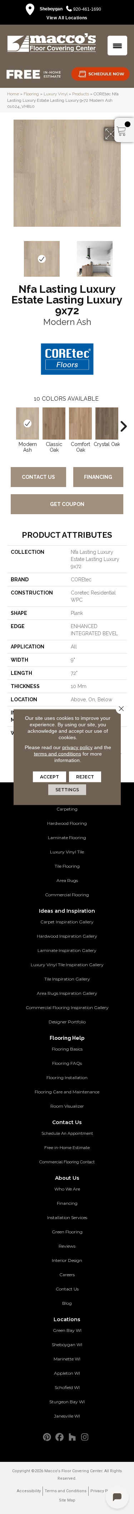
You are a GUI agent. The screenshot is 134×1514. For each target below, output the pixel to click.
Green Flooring (67, 1231)
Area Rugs (67, 880)
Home (13, 93)
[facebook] (60, 1437)
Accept (49, 776)
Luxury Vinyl (56, 93)
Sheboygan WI (67, 1344)
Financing (98, 477)
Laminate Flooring (67, 837)
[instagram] (85, 1437)
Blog (67, 1303)
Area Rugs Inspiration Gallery (67, 993)
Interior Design (67, 1260)
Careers (67, 1274)
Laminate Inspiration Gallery (67, 950)
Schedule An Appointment (67, 1133)
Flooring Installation (67, 1077)
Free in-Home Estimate (67, 1147)
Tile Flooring (67, 866)
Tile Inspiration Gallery (67, 979)
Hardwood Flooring (67, 823)
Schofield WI (67, 1387)
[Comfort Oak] (80, 423)
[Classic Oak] (54, 423)
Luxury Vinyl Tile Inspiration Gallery (67, 964)
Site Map (67, 1500)
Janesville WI (67, 1416)
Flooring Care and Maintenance (67, 1091)
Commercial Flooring (67, 894)
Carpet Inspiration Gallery (67, 921)
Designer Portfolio (67, 1021)
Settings (67, 789)
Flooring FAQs (67, 1063)
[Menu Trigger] (117, 45)
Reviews (67, 1246)
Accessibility (29, 1491)
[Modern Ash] (27, 423)
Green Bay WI (67, 1330)
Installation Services (67, 1217)
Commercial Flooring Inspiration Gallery (67, 1007)
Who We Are (67, 1189)
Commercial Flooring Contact (67, 1161)
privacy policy (77, 747)
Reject (85, 776)
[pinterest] (47, 1437)
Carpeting (67, 809)
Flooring (31, 93)
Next (123, 255)
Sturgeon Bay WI (67, 1401)
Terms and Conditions (65, 1491)
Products (80, 93)
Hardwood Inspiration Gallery (67, 936)
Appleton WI (67, 1373)
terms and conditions (57, 754)
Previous (10, 255)
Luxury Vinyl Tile (67, 851)
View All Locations (67, 17)
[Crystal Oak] (107, 423)
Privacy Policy (103, 1491)
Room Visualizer (67, 1106)
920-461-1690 (87, 9)
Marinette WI (67, 1359)
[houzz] (72, 1437)
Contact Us (38, 477)
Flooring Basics (67, 1049)
